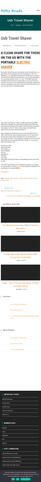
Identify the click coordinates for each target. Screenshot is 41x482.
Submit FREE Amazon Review (10, 453)
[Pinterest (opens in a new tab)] (20, 3)
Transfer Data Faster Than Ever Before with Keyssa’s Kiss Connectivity (20, 255)
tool (9, 149)
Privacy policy (25, 479)
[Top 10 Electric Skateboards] (5, 306)
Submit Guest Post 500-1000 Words (11, 461)
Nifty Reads (11, 11)
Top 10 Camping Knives (17, 349)
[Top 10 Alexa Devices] (5, 311)
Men (11, 178)
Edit (3, 439)
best (38, 72)
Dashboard (5, 435)
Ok (13, 479)
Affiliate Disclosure (7, 399)
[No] (39, 476)
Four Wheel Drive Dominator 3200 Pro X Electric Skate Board (20, 226)
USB (35, 74)
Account (4, 443)
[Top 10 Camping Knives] (5, 351)
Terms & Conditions (7, 410)
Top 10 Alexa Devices (16, 310)
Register (4, 428)
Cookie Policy (6, 407)
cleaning (31, 140)
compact (6, 178)
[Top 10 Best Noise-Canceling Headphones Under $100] (5, 317)
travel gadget (32, 178)
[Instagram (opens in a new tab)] (23, 3)
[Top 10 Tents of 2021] (5, 345)
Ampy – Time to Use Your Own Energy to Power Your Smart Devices (20, 284)
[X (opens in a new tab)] (15, 3)
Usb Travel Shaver (27, 25)
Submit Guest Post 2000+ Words (11, 465)
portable (16, 178)
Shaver (7, 75)
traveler (3, 180)
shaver (25, 178)
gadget (19, 166)
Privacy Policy (6, 403)
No (18, 479)
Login (3, 431)
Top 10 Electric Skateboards (18, 304)
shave (21, 178)
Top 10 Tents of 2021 (16, 343)
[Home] (8, 25)
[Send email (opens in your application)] (26, 3)
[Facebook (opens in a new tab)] (18, 3)
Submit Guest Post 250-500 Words (11, 457)
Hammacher (5, 172)
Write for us (5, 414)
